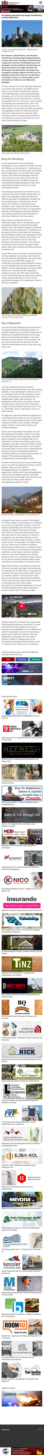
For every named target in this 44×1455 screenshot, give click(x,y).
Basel (17, 446)
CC (28, 153)
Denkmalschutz (8, 51)
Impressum (6, 1429)
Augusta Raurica (32, 58)
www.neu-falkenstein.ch (25, 585)
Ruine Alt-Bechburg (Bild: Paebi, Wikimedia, (14, 153)
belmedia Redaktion (18, 49)
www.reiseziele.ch (18, 629)
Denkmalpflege (32, 49)
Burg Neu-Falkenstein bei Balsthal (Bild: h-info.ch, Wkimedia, (19, 514)
